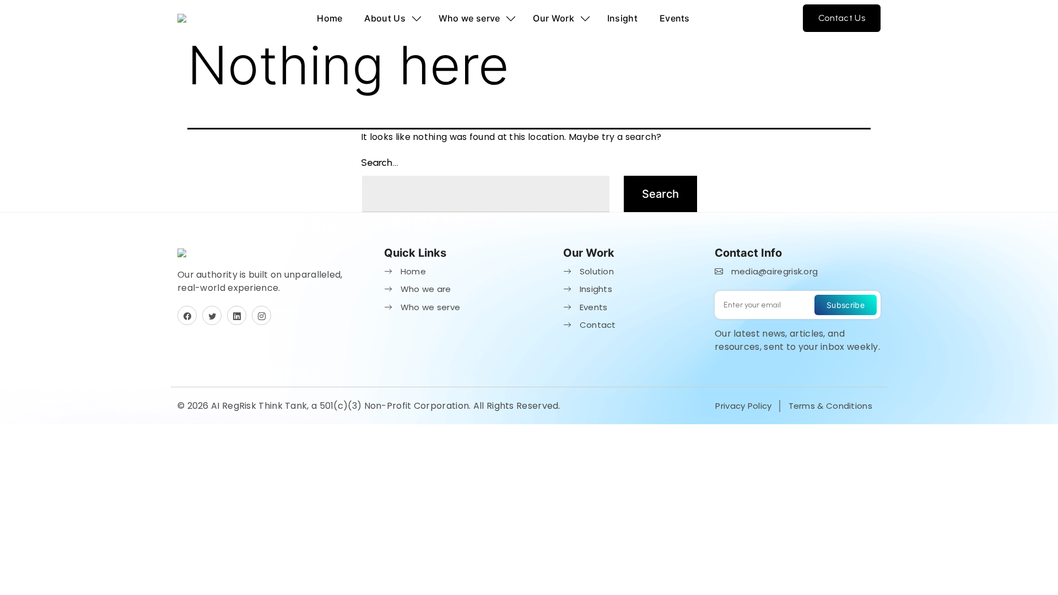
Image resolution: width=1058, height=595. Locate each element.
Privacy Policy (743, 406)
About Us (384, 18)
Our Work (553, 18)
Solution (595, 271)
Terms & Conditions (830, 406)
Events (675, 18)
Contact (596, 325)
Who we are (424, 289)
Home (329, 18)
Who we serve (469, 18)
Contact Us (841, 18)
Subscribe (846, 305)
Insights (594, 289)
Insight (622, 18)
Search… (379, 162)
